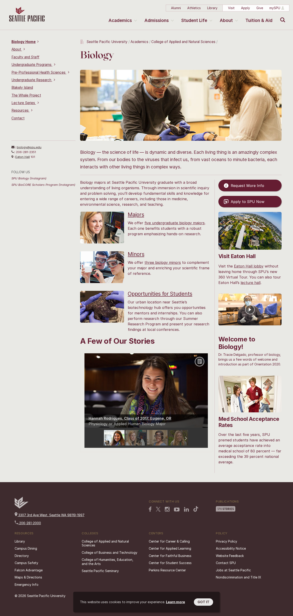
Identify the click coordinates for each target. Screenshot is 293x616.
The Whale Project (26, 95)
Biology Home (23, 42)
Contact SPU (226, 563)
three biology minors (162, 262)
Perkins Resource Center (167, 570)
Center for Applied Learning (170, 548)
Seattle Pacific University (107, 42)
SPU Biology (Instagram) (28, 178)
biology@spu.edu (29, 147)
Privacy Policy (226, 541)
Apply (245, 8)
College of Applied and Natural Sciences (183, 42)
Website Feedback (230, 556)
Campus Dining (26, 548)
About (226, 20)
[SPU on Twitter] (158, 509)
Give (259, 8)
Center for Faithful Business (170, 556)
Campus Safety (26, 563)
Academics (120, 20)
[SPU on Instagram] (167, 510)
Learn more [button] (175, 602)
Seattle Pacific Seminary (100, 571)
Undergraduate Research (31, 80)
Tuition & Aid (258, 20)
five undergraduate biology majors (174, 223)
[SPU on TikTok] (195, 509)
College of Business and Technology (109, 552)
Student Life (194, 20)
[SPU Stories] (225, 509)
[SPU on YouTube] (177, 510)
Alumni (176, 8)
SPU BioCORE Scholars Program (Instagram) (43, 184)
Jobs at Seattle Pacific (233, 570)
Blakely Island (22, 87)
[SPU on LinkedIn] (186, 510)
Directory (22, 556)
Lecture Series (23, 103)
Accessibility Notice (231, 548)
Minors (136, 254)
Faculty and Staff (25, 57)
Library (212, 8)
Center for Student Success (170, 563)
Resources (20, 110)
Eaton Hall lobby (248, 266)
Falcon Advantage (29, 570)
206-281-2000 (29, 523)
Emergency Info (26, 584)
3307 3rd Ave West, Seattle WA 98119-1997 (50, 515)
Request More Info (247, 185)
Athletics (194, 8)
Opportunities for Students (160, 294)
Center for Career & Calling (169, 541)
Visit (231, 8)
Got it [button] (203, 602)
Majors (136, 214)
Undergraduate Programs (31, 64)
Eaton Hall (22, 157)
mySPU (274, 8)
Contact (17, 118)
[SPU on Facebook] (150, 510)
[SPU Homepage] (21, 507)
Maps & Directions (28, 577)
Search (282, 16)
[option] (114, 438)
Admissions (156, 20)
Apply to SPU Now (247, 201)
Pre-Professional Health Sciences (38, 72)
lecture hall (250, 282)
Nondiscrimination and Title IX (238, 577)
